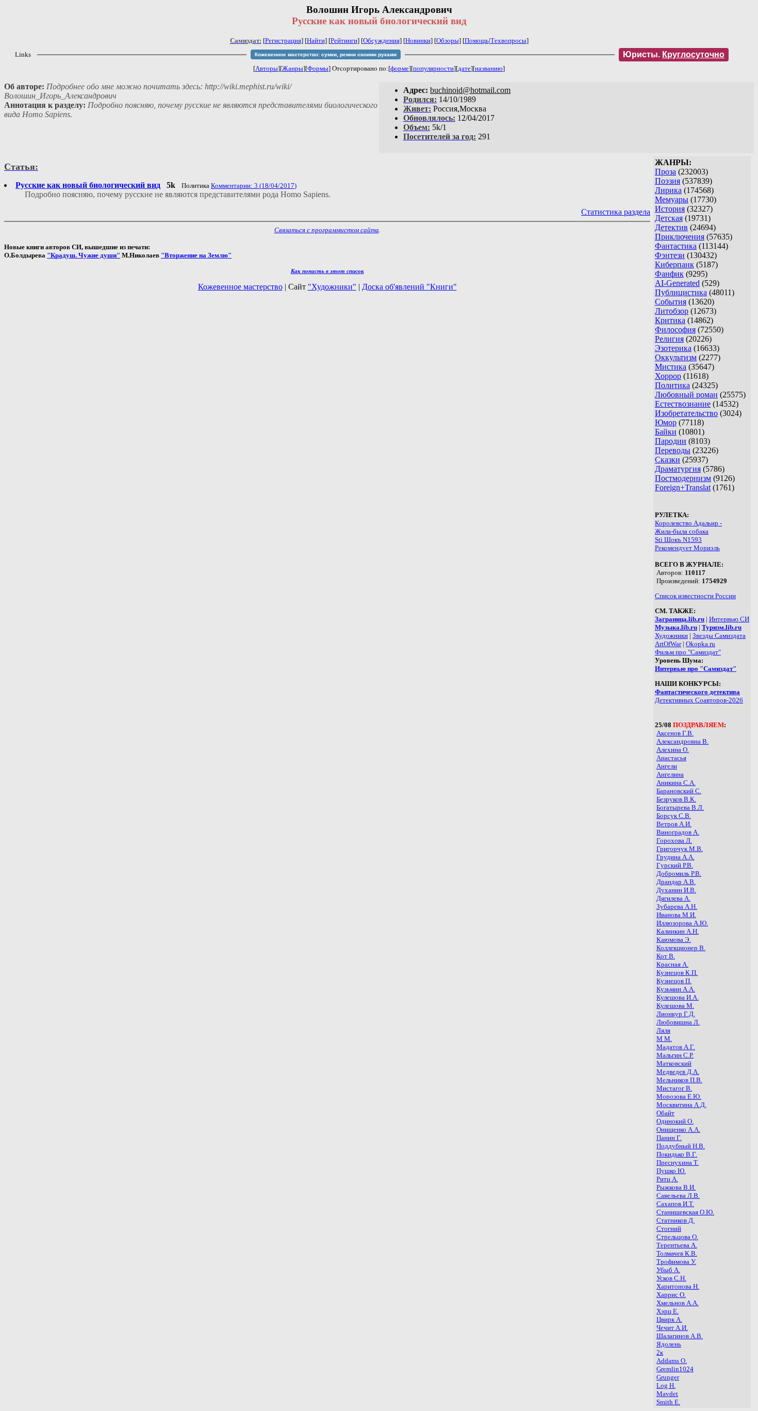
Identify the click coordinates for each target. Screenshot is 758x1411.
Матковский (673, 1063)
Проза (665, 171)
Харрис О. (671, 1294)
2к (659, 1352)
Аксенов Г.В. (675, 733)
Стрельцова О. (677, 1237)
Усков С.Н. (671, 1278)
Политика (672, 385)
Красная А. (672, 964)
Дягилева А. (673, 898)
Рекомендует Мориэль (687, 548)
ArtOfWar (668, 644)
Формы (317, 68)
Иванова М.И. (676, 915)
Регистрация (283, 40)
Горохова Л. (674, 840)
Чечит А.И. (672, 1328)
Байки (666, 431)
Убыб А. (668, 1270)
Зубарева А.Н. (676, 906)
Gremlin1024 (675, 1369)
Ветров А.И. (673, 824)
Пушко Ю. (671, 1171)
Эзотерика (673, 348)
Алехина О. (672, 749)
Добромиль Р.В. (678, 873)
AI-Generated (677, 283)
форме (399, 68)
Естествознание (683, 403)
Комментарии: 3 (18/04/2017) (253, 185)
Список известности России (695, 596)
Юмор (666, 422)
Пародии (670, 441)
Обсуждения (381, 40)
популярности (433, 68)
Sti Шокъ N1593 (678, 539)
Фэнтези (670, 255)
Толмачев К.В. (676, 1253)
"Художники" (332, 286)
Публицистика (681, 292)
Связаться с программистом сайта (326, 230)
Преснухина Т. (677, 1162)
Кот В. (665, 956)
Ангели (666, 766)
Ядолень (668, 1344)
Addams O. (671, 1361)
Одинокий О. (675, 1121)
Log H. (665, 1385)
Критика (670, 320)
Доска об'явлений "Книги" (409, 286)
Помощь (477, 40)
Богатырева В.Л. (680, 807)
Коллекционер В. (680, 948)
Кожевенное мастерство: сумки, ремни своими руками (326, 54)
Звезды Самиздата (719, 635)
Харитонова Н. (677, 1286)
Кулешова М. (675, 1005)
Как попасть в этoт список (327, 271)
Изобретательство (686, 413)
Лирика (668, 190)
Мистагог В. (674, 1088)
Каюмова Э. (673, 939)
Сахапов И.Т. (675, 1204)
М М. (664, 1039)
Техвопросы (508, 40)
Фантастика (676, 246)
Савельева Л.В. (678, 1195)
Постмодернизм (683, 478)
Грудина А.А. (675, 857)
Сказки (667, 459)
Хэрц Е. (667, 1311)
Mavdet (667, 1394)
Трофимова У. (676, 1261)
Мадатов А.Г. (675, 1047)
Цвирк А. (669, 1319)
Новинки (418, 40)
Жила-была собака (681, 531)
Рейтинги (344, 40)
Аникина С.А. (676, 783)
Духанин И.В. (676, 890)
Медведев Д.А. (677, 1072)
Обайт (665, 1113)
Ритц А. (667, 1179)
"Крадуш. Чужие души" (83, 255)
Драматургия (678, 468)
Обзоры (447, 40)
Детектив (671, 227)
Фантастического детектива (697, 692)
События (670, 301)
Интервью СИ (729, 619)
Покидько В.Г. (676, 1154)
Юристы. (673, 54)
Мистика (670, 366)
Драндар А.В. (676, 882)
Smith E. (668, 1402)
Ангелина (670, 774)
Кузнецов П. (673, 981)
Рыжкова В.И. (676, 1187)
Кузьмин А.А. (675, 989)
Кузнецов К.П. (677, 972)
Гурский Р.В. (674, 865)
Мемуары (671, 199)
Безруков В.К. (676, 799)
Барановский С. (678, 791)
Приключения (679, 236)
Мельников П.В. (679, 1080)
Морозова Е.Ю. (678, 1096)
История (670, 208)
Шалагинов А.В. (679, 1336)
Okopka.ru (700, 644)
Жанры (292, 68)
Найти (316, 40)
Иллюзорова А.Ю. (682, 923)
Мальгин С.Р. (675, 1055)
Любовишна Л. (678, 1022)
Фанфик (669, 273)
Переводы (672, 450)
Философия (675, 329)
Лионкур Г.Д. (675, 1014)
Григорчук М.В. (679, 849)
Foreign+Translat (683, 487)
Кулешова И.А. (677, 997)
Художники (671, 635)
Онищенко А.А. (678, 1129)
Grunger (667, 1377)
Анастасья (671, 758)
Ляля (663, 1030)
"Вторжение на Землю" (196, 255)
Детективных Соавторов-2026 (699, 700)
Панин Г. (669, 1138)
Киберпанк (674, 264)
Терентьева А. (676, 1245)
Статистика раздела (615, 211)
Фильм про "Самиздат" (688, 652)
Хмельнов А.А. (677, 1303)
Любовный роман (686, 394)
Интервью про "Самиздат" (695, 668)
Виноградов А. (677, 832)
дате (464, 68)
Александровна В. (682, 741)
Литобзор (671, 311)
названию (489, 68)
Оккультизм (676, 357)
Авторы (266, 68)
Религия (669, 338)
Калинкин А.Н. (677, 931)
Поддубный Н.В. (680, 1146)
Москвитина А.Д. (681, 1105)
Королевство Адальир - (688, 523)
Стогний (668, 1228)
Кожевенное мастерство (240, 286)
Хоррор (668, 376)
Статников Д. (675, 1220)
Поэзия (667, 181)
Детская (669, 218)
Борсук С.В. (673, 816)
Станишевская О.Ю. (685, 1212)
